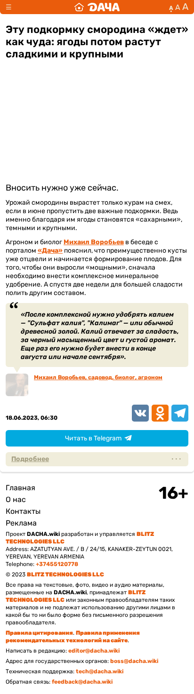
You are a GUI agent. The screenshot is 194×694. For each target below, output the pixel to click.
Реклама (21, 523)
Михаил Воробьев (94, 242)
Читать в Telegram (93, 438)
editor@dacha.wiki (94, 650)
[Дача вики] (97, 7)
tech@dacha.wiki (99, 671)
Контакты (23, 511)
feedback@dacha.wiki (82, 681)
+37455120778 (57, 564)
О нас (16, 499)
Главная (20, 487)
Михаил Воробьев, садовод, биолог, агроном (98, 377)
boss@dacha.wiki (134, 661)
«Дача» (50, 251)
